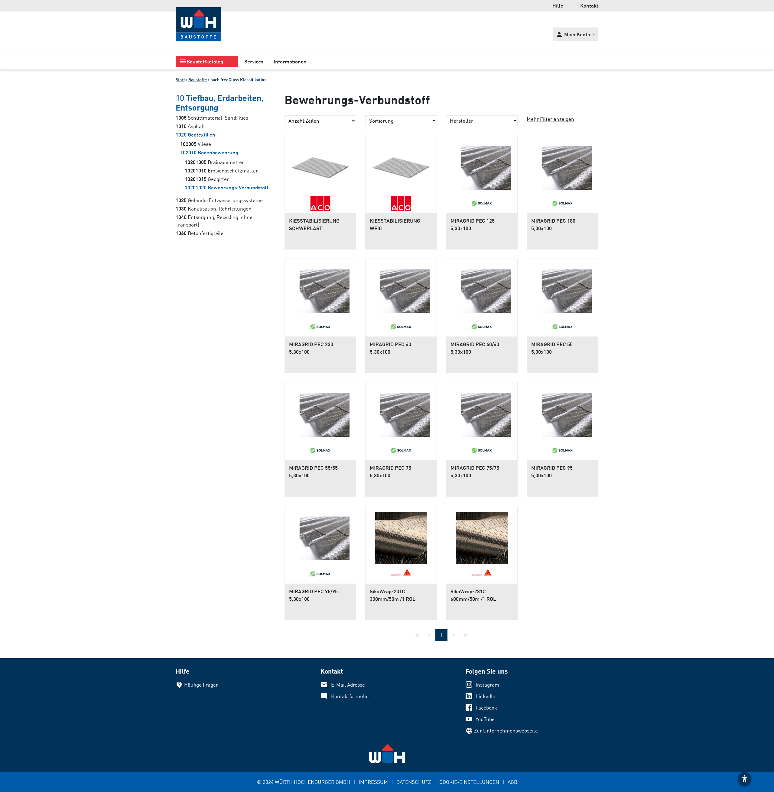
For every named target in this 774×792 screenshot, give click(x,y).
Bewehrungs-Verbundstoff (226, 187)
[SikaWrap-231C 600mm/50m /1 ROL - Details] (481, 536)
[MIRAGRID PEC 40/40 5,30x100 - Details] (481, 289)
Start (180, 79)
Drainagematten (215, 162)
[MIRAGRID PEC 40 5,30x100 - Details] (401, 289)
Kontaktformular (350, 696)
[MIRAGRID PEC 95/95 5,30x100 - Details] (320, 536)
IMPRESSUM (373, 782)
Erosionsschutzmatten (222, 170)
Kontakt (589, 5)
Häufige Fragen (201, 684)
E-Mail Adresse (348, 684)
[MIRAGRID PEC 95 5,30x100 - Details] (562, 412)
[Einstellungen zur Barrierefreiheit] (744, 779)
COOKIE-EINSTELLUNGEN (469, 782)
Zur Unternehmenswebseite (506, 730)
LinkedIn (486, 696)
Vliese (195, 144)
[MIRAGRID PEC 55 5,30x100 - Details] (562, 289)
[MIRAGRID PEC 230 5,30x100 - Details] (320, 289)
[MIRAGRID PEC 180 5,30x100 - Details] (562, 165)
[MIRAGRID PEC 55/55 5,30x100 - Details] (320, 412)
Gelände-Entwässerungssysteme (219, 200)
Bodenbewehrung (209, 152)
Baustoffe (197, 79)
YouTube (485, 719)
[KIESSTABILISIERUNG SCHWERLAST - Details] (320, 165)
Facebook (486, 707)
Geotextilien (195, 134)
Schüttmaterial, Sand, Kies (212, 117)
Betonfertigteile (199, 233)
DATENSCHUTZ (413, 782)
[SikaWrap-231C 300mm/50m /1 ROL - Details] (401, 536)
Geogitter (207, 179)
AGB (512, 782)
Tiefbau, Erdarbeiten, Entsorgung (220, 102)
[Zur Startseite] (198, 24)
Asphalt (190, 126)
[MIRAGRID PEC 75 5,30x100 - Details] (401, 412)
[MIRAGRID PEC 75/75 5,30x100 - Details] (481, 412)
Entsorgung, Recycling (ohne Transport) (214, 220)
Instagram (487, 684)
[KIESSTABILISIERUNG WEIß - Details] (401, 165)
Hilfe (557, 5)
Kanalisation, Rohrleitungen (214, 208)
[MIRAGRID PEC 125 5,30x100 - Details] (481, 165)
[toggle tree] (207, 61)
